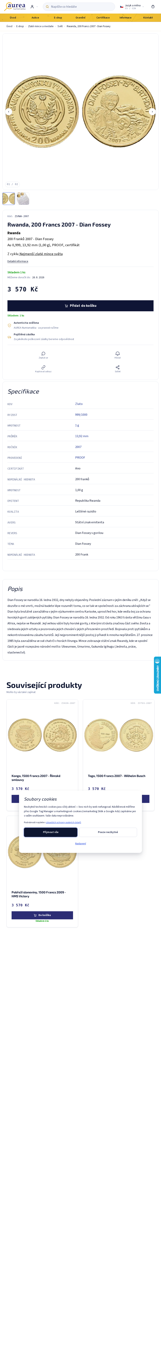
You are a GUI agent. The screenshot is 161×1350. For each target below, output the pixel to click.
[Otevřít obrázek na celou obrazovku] (80, 112)
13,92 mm (81, 436)
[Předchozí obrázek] (8, 111)
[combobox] (82, 6)
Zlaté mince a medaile (41, 26)
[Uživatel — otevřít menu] (34, 6)
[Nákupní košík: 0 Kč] (153, 6)
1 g (77, 425)
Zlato (79, 404)
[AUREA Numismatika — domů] (14, 6)
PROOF (80, 457)
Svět (60, 26)
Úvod (9, 26)
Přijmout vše (51, 832)
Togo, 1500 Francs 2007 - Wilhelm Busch (116, 775)
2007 (78, 447)
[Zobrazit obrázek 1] (8, 198)
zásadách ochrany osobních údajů (63, 822)
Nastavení (80, 844)
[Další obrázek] (152, 111)
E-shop (20, 26)
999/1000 (81, 415)
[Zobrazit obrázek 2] (23, 198)
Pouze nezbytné (108, 832)
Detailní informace (17, 261)
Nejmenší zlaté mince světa (41, 253)
